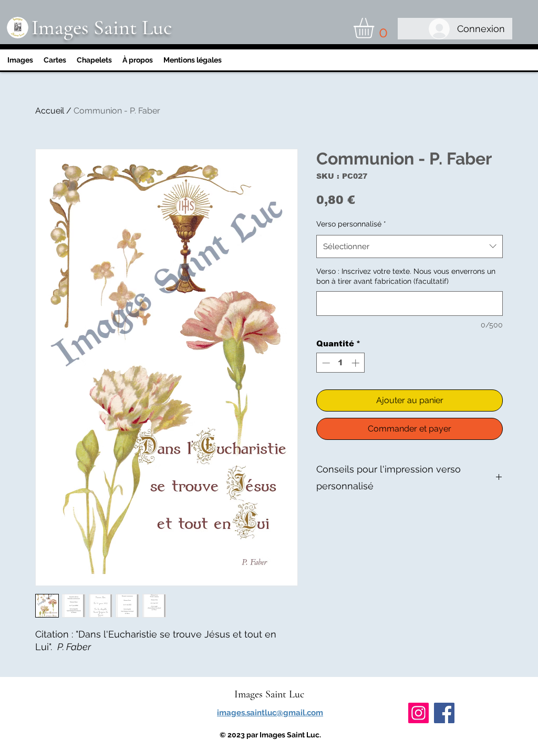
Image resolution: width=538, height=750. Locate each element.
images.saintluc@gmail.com (270, 712)
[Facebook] (444, 713)
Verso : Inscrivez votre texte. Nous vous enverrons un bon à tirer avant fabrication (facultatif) (405, 276)
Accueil (49, 111)
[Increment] (356, 363)
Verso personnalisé (351, 224)
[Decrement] (325, 363)
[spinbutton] (340, 363)
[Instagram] (418, 713)
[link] (376, 28)
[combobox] (409, 246)
